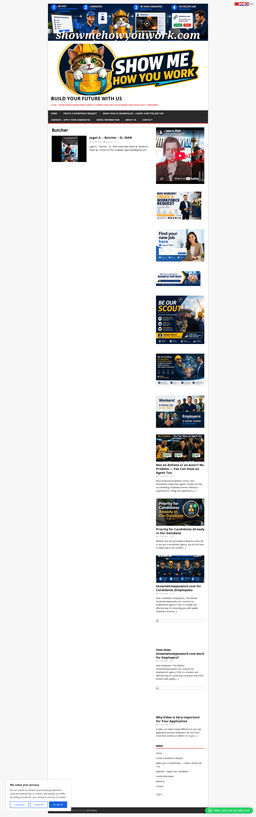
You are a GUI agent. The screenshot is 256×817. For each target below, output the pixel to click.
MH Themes (92, 810)
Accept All (58, 804)
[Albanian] (236, 3)
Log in (159, 794)
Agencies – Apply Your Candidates (70, 119)
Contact (147, 119)
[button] (229, 810)
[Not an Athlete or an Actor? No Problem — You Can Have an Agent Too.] (180, 459)
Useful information (107, 119)
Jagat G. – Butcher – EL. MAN (110, 138)
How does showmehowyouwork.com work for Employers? (180, 653)
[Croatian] (241, 3)
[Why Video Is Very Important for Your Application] (180, 712)
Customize (19, 804)
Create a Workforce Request (80, 113)
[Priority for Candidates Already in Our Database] (180, 524)
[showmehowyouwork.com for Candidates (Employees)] (180, 581)
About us (130, 119)
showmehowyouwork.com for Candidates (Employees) (178, 588)
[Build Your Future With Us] (128, 39)
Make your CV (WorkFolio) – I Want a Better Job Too (133, 113)
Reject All (39, 804)
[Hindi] (251, 3)
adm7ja (109, 141)
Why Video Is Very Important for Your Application (178, 719)
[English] (246, 3)
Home (54, 113)
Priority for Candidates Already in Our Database (180, 531)
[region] (38, 795)
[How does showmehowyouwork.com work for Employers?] (180, 644)
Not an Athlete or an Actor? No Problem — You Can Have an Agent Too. (180, 469)
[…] (194, 490)
